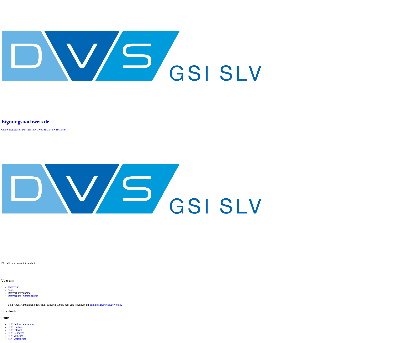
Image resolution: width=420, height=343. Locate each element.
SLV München (15, 335)
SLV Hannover (16, 333)
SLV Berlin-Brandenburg (21, 324)
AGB (11, 290)
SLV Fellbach (15, 330)
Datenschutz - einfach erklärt (23, 295)
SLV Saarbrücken (17, 338)
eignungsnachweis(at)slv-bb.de (106, 304)
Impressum (13, 287)
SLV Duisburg (15, 327)
